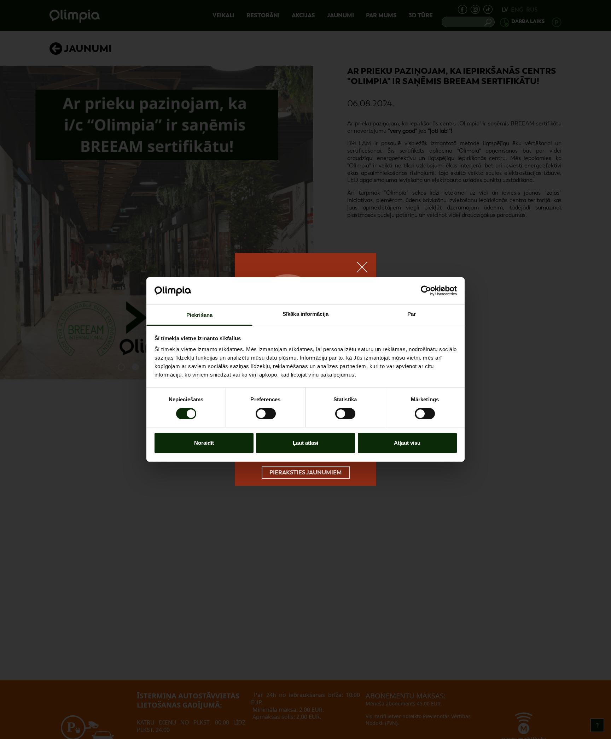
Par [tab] (411, 314)
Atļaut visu (407, 443)
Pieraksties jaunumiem (305, 472)
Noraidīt (204, 443)
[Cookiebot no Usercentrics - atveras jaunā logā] (426, 290)
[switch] (266, 413)
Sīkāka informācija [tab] (305, 314)
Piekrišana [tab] (199, 315)
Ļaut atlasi (305, 443)
